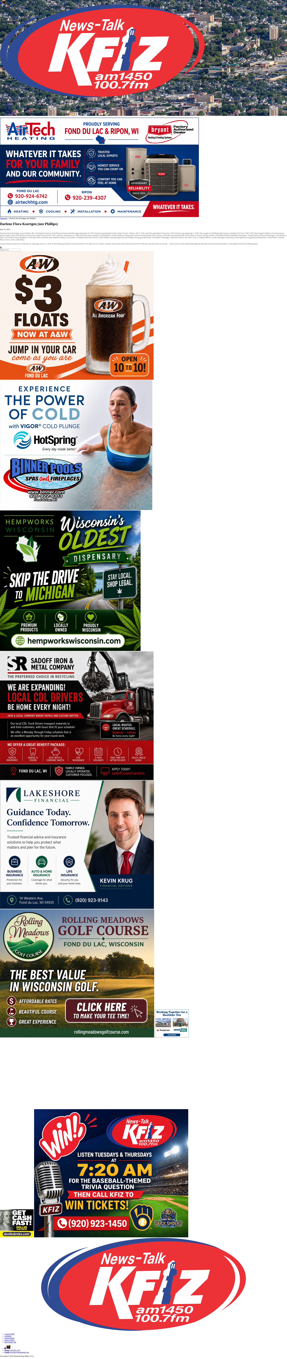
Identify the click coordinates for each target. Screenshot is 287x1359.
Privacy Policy (9, 1340)
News (6, 103)
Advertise (7, 1336)
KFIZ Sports (8, 105)
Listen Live (8, 115)
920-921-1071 (12, 1350)
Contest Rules (9, 1338)
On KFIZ (7, 111)
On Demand (8, 113)
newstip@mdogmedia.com (16, 1352)
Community (8, 109)
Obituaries (8, 107)
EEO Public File (10, 1342)
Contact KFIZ (9, 1334)
